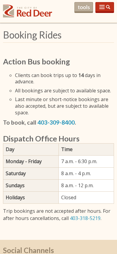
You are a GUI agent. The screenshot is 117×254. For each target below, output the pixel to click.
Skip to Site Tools (83, 7)
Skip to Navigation (104, 7)
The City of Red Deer (27, 16)
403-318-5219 (85, 218)
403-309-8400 (56, 122)
